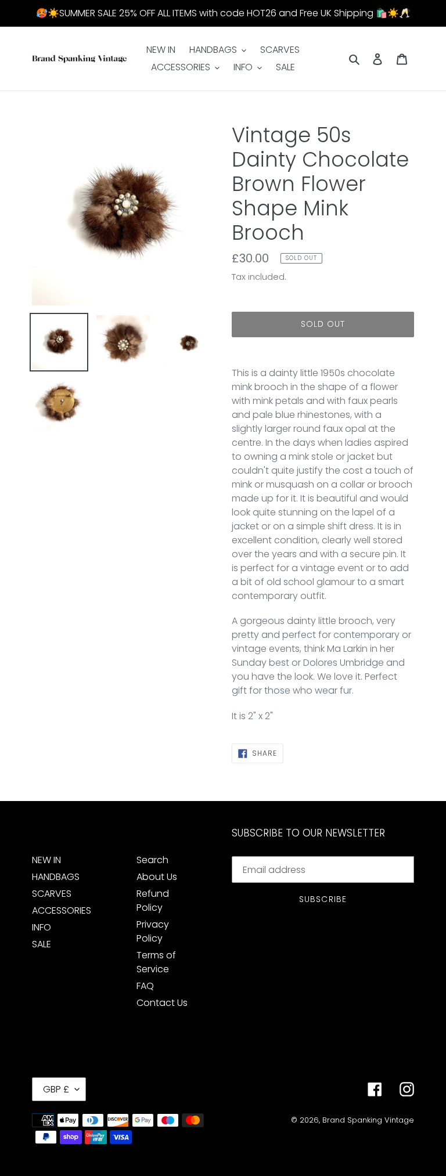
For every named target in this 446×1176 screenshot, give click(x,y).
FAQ (145, 986)
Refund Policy (152, 900)
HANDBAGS (56, 876)
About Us (156, 876)
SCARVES (51, 893)
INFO (41, 927)
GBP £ (56, 1089)
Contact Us (162, 1002)
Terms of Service (156, 962)
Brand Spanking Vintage (368, 1120)
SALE (41, 944)
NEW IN (46, 860)
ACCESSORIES (61, 910)
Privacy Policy (152, 931)
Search (152, 860)
